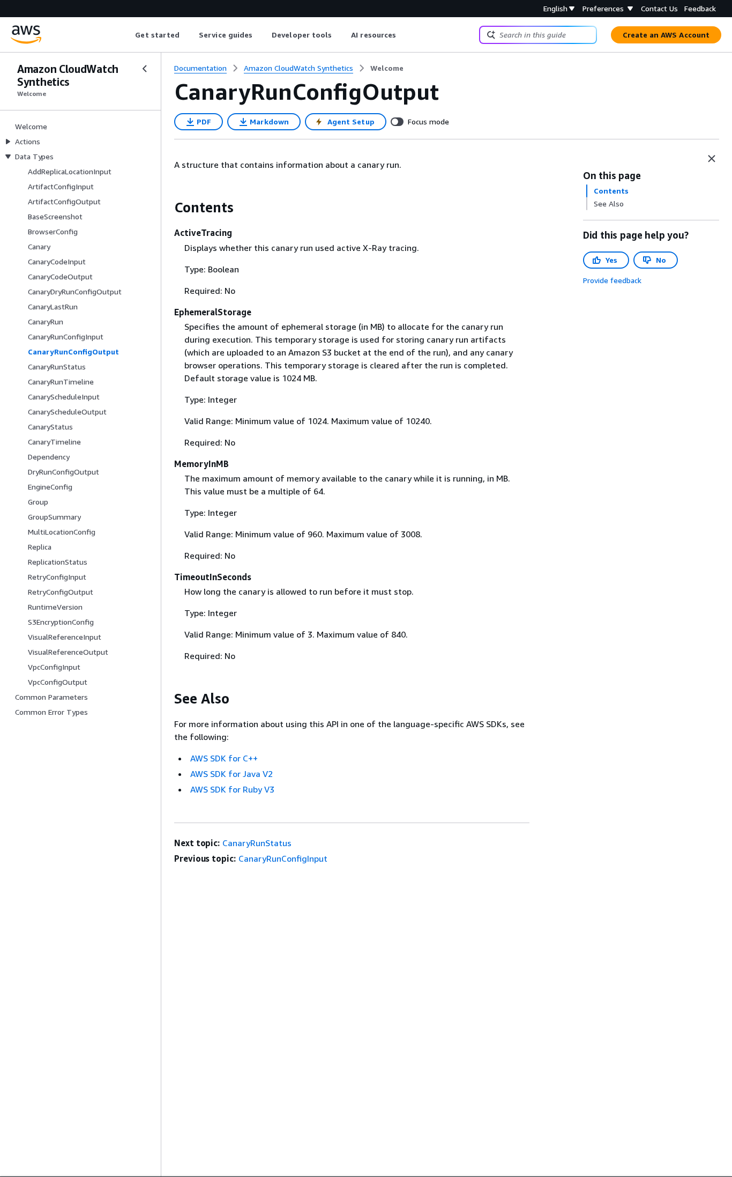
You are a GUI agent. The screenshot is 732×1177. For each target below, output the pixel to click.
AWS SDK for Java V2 (231, 773)
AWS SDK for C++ (224, 758)
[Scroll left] (127, 34)
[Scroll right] (404, 34)
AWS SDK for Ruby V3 (232, 789)
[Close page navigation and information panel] (711, 158)
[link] (387, 68)
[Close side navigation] (144, 68)
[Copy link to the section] (165, 207)
